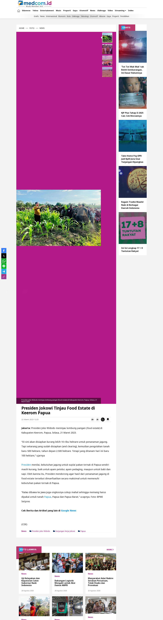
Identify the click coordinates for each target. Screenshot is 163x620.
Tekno (35, 10)
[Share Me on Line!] (3, 266)
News (92, 10)
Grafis (36, 16)
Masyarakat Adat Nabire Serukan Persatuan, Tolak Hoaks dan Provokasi (100, 582)
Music (58, 10)
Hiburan (102, 16)
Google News (68, 510)
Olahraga (101, 10)
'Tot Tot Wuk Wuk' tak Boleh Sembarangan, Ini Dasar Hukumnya (132, 69)
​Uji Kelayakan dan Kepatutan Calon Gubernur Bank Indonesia (30, 582)
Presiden (26, 464)
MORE (109, 549)
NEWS (42, 28)
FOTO (31, 28)
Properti (67, 10)
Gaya (75, 10)
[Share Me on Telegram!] (3, 271)
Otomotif (83, 10)
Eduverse (26, 10)
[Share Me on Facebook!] (3, 250)
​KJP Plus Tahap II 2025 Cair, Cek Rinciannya (132, 114)
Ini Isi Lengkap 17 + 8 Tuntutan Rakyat (132, 249)
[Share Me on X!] (3, 255)
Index (130, 10)
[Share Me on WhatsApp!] (3, 261)
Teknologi (85, 16)
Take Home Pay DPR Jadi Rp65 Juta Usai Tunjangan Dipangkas (132, 158)
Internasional (51, 16)
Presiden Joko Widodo (40, 531)
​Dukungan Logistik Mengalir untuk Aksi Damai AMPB (65, 583)
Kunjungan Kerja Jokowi (65, 531)
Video (110, 10)
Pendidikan (124, 16)
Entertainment (47, 10)
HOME (21, 28)
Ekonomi (61, 16)
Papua (47, 496)
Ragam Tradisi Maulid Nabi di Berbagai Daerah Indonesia (132, 205)
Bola (69, 16)
